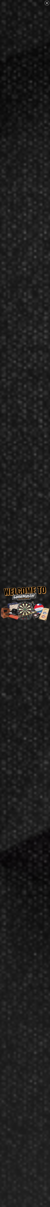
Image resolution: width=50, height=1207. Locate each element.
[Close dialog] (47, 3)
